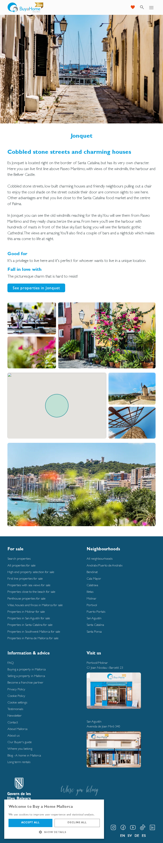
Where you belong (19, 749)
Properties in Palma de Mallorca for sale (32, 638)
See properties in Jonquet (36, 287)
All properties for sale (21, 565)
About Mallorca (17, 729)
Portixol (92, 605)
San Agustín (94, 618)
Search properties (19, 558)
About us (13, 735)
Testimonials (15, 709)
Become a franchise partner (25, 682)
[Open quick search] (142, 7)
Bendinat (92, 572)
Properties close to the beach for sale (31, 592)
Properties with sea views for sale (28, 585)
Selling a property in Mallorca (26, 676)
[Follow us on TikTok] (142, 827)
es (144, 836)
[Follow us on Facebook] (123, 827)
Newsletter (14, 715)
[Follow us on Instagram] (113, 827)
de (137, 836)
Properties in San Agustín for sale (28, 618)
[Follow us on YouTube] (133, 827)
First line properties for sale (25, 578)
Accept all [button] (30, 823)
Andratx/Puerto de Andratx (105, 565)
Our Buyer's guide (19, 742)
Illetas (90, 592)
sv (130, 836)
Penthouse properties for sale (26, 598)
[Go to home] (25, 7)
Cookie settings (17, 702)
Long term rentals (18, 762)
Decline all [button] (77, 823)
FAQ (10, 663)
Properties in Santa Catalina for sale (29, 625)
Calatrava (92, 585)
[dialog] (54, 819)
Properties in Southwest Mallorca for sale (33, 631)
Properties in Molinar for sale (26, 612)
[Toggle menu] (151, 7)
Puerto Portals (96, 612)
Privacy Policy (16, 689)
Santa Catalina (95, 625)
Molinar (91, 598)
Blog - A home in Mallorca (24, 755)
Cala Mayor (94, 578)
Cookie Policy (16, 696)
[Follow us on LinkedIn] (152, 827)
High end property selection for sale (30, 572)
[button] (54, 832)
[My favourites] (132, 7)
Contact (12, 722)
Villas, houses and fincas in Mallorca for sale (35, 605)
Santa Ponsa (94, 631)
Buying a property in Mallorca (26, 669)
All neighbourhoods (99, 558)
